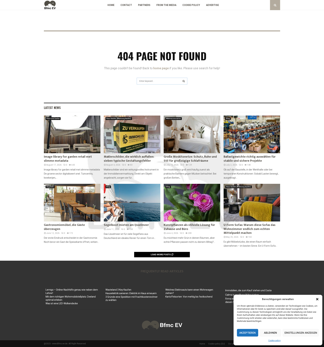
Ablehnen (270, 332)
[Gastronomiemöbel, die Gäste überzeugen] (72, 202)
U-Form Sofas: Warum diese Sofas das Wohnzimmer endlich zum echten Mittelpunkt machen (249, 229)
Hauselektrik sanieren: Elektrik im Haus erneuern (131, 293)
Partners (144, 5)
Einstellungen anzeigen (301, 332)
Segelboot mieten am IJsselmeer (126, 225)
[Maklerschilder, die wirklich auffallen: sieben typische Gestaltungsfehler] (132, 134)
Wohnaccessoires (173, 118)
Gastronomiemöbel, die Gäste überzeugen (64, 226)
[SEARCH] (183, 81)
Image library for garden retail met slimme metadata (68, 158)
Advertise (212, 5)
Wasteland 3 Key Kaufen (118, 289)
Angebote (50, 187)
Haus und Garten (53, 118)
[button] (317, 299)
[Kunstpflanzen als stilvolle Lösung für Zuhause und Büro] (192, 202)
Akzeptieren (247, 332)
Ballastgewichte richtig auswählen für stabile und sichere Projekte (250, 158)
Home (110, 5)
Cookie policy (274, 340)
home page (161, 68)
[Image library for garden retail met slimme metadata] (72, 134)
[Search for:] (162, 80)
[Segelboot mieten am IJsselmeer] (132, 202)
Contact (126, 5)
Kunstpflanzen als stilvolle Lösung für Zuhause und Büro (189, 226)
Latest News (52, 107)
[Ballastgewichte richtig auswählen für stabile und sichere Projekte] (252, 134)
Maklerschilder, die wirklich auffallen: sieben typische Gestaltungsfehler (129, 158)
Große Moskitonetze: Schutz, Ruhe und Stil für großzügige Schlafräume (190, 158)
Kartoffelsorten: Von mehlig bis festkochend (188, 296)
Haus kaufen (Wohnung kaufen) (118, 118)
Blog (228, 118)
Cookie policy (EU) (216, 344)
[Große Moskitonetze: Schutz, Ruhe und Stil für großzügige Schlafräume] (192, 134)
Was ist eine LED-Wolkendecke (62, 303)
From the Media (166, 5)
